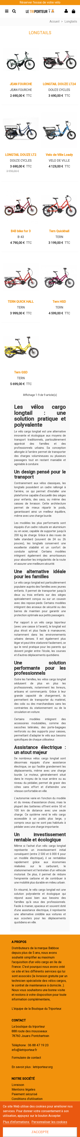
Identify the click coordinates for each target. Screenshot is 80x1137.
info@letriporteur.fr (24, 1050)
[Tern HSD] (59, 277)
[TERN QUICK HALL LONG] (21, 277)
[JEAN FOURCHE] (21, 59)
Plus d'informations (16, 1122)
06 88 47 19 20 (38, 1045)
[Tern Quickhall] (59, 206)
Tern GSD (21, 372)
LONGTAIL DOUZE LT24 (59, 84)
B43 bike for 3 (21, 231)
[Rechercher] (14, 11)
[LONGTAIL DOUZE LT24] (59, 59)
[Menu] (6, 11)
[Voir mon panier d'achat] (73, 11)
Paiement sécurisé (24, 1094)
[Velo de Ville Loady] (59, 130)
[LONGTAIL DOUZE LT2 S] (21, 130)
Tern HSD (59, 301)
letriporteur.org (43, 1067)
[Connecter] (66, 11)
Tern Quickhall (59, 231)
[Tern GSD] (21, 347)
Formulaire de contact (26, 1057)
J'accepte (40, 1132)
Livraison (18, 1085)
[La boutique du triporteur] (40, 11)
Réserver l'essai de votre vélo (40, 2)
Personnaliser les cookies (49, 1122)
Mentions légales (23, 1089)
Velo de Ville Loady (59, 155)
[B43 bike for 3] (21, 206)
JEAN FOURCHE (21, 84)
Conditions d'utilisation (27, 1099)
